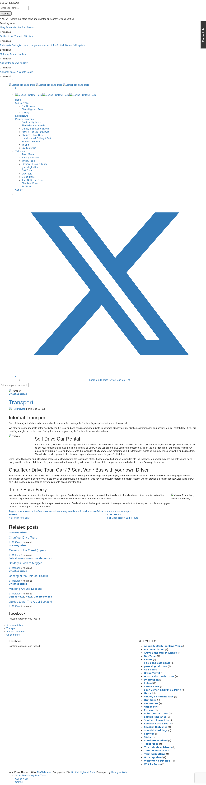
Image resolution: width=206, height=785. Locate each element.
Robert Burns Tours (156, 713)
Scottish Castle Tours (157, 723)
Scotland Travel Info (156, 720)
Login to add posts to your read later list (109, 379)
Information (151, 679)
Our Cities (150, 700)
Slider (147, 737)
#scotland (73, 511)
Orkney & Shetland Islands (35, 128)
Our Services (21, 102)
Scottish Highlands (31, 122)
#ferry (64, 511)
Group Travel (28, 176)
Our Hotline (151, 703)
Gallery (25, 112)
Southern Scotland (31, 141)
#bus (17, 511)
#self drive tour (101, 511)
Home (18, 99)
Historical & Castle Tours (34, 163)
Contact (19, 189)
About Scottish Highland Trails (163, 646)
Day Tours (27, 173)
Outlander (150, 706)
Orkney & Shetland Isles (158, 696)
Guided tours (13, 634)
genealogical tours (31, 167)
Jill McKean (20, 408)
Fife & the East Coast (157, 662)
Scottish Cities (29, 147)
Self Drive (27, 186)
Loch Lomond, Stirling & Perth (37, 138)
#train (118, 511)
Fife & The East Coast (33, 135)
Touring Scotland (30, 157)
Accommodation (14, 625)
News (29, 558)
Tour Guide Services (32, 180)
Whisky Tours (28, 160)
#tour (112, 511)
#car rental (26, 511)
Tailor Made (21, 151)
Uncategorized (18, 394)
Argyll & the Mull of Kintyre (160, 652)
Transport (11, 628)
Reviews (149, 710)
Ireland (25, 144)
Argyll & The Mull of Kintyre (35, 131)
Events (13, 514)
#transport (126, 511)
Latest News (21, 115)
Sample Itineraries (15, 631)
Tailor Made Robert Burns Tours (121, 517)
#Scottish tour (85, 511)
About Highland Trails (32, 109)
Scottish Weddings (156, 730)
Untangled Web (119, 772)
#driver (57, 511)
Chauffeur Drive (30, 183)
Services (149, 733)
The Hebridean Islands (33, 125)
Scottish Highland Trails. (83, 772)
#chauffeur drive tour (42, 511)
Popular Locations (24, 118)
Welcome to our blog (157, 760)
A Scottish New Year (19, 517)
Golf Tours (27, 170)
